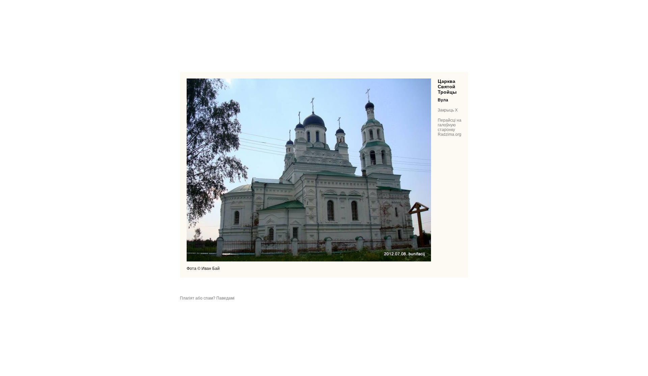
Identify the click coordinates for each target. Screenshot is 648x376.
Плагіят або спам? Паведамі (207, 298)
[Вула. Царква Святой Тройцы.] (309, 260)
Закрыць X (448, 110)
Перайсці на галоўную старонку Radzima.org (449, 127)
